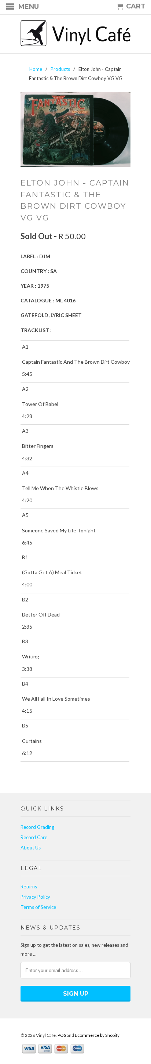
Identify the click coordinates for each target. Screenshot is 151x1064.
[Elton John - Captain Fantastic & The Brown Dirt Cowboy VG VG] (75, 129)
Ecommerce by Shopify (97, 1035)
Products (60, 69)
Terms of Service (38, 907)
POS (62, 1035)
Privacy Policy (35, 897)
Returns (29, 886)
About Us (31, 848)
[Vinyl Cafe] (75, 34)
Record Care (34, 837)
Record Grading (37, 827)
